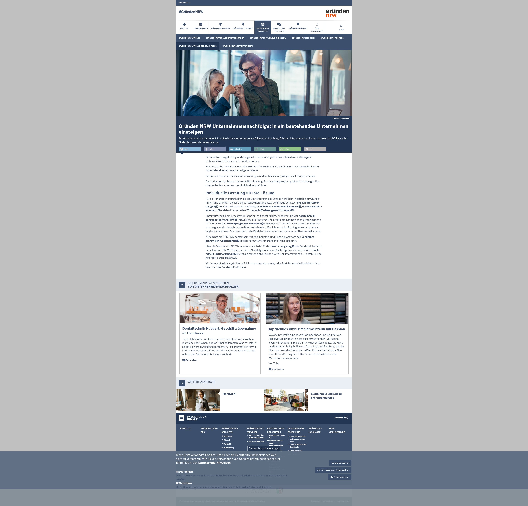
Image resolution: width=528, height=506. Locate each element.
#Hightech (228, 436)
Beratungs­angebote (298, 436)
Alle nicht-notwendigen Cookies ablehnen (333, 470)
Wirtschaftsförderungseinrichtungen (268, 210)
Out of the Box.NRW (256, 442)
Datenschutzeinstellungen (264, 448)
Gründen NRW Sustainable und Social (268, 38)
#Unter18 (227, 444)
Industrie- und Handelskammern (279, 206)
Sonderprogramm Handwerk (244, 223)
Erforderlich (185, 471)
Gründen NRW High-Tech (303, 38)
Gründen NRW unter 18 (189, 38)
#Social (227, 440)
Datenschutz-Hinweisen (214, 462)
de (187, 3)
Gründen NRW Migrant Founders (238, 46)
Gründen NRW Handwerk (332, 38)
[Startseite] (337, 13)
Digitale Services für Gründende (298, 445)
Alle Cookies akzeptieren (339, 477)
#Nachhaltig (229, 448)
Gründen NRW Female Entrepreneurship (225, 38)
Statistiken (185, 483)
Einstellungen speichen (340, 463)
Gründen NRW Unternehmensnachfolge (198, 46)
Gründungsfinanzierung (297, 440)
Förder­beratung (296, 451)
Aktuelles (186, 428)
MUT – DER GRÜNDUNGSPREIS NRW (256, 436)
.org (281, 246)
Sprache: (182, 3)
